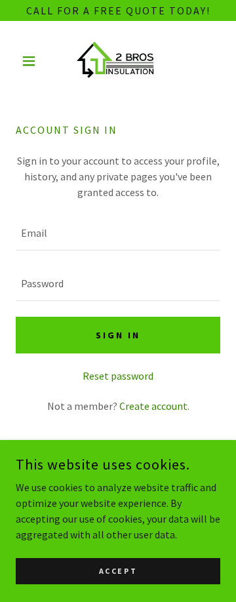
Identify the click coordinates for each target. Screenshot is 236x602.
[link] (118, 61)
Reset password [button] (118, 375)
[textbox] (118, 233)
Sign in (118, 335)
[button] (31, 61)
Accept (118, 571)
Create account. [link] (154, 405)
